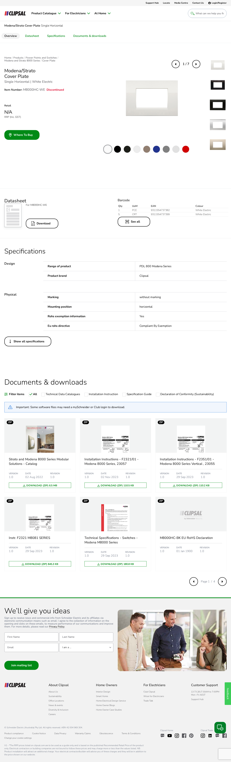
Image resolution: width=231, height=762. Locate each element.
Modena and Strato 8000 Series (22, 60)
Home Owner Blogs (105, 705)
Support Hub (197, 699)
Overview (10, 36)
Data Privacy (60, 733)
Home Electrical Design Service (111, 700)
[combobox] (86, 647)
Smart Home (102, 696)
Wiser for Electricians (153, 696)
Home (7, 57)
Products (18, 57)
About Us (53, 691)
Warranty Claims (83, 733)
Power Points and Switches (41, 57)
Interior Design (103, 691)
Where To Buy (23, 135)
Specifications (56, 36)
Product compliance (13, 733)
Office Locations (56, 700)
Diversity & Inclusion (58, 709)
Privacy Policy (56, 626)
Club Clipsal (149, 691)
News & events (56, 705)
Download (44, 223)
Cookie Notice (39, 733)
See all (135, 222)
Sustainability (55, 696)
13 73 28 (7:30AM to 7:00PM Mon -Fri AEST (205, 693)
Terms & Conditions (131, 733)
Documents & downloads (89, 36)
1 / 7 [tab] (186, 64)
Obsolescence (106, 733)
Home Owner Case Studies (109, 709)
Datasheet (32, 36)
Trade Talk (148, 700)
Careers (52, 714)
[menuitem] (46, 13)
